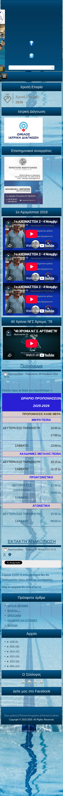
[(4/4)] (42, 682)
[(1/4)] (23, 682)
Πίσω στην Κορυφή (50, 792)
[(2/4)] (29, 682)
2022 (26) (13, 661)
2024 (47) (13, 651)
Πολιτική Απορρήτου (29, 715)
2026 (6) (12, 642)
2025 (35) (13, 646)
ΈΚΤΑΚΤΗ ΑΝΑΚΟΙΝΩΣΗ (32, 541)
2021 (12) (13, 666)
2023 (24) (13, 656)
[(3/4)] (35, 682)
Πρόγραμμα (31, 365)
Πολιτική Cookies (50, 715)
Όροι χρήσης (10, 715)
